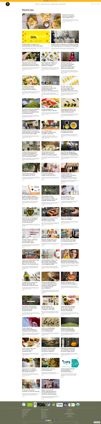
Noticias (42, 418)
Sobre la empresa (43, 411)
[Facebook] (49, 422)
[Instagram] (50, 422)
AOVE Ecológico (24, 413)
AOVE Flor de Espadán (25, 412)
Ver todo (23, 417)
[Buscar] (95, 4)
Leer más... (63, 22)
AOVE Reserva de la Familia (25, 411)
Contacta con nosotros (44, 412)
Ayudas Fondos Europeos (44, 417)
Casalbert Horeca (43, 413)
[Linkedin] (51, 422)
